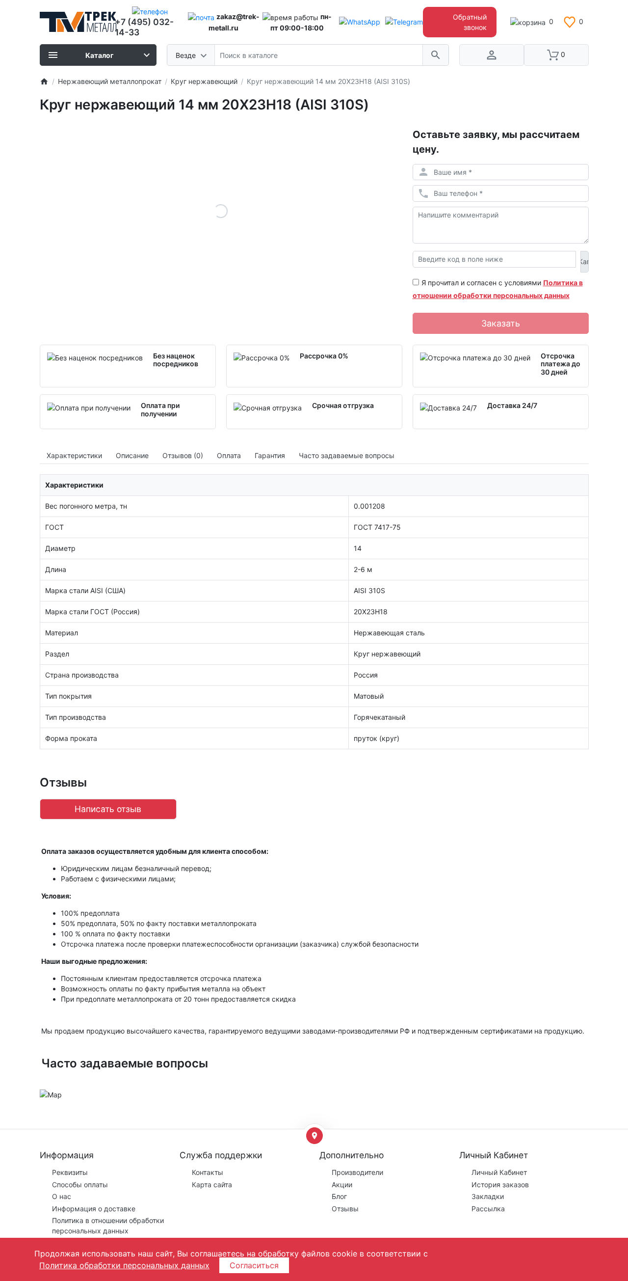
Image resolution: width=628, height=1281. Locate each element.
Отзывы (345, 1208)
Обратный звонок (470, 22)
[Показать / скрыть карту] (314, 1135)
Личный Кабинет (499, 1172)
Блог (339, 1196)
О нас (61, 1196)
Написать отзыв (108, 809)
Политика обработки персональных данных (124, 1265)
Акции (342, 1184)
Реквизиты (70, 1172)
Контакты (207, 1172)
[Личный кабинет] (491, 55)
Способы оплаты (80, 1184)
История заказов (500, 1184)
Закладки (487, 1196)
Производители (357, 1172)
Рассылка (488, 1208)
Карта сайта (212, 1184)
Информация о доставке (93, 1208)
